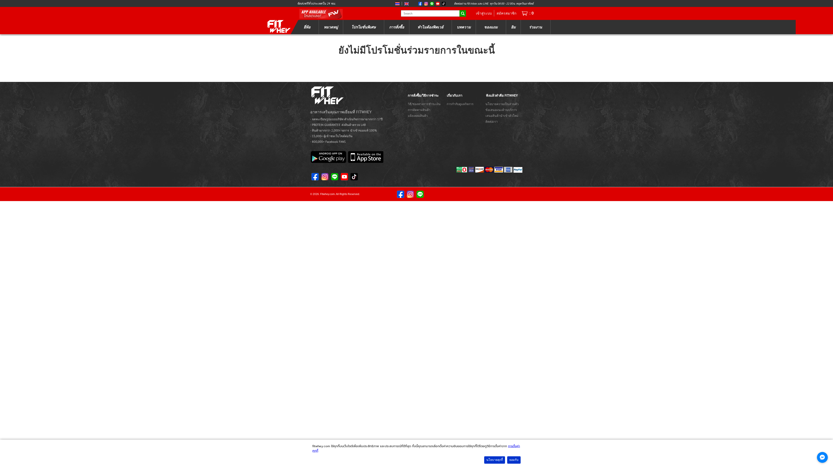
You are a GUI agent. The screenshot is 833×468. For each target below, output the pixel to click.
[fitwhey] (279, 26)
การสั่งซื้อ (396, 27)
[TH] (398, 3)
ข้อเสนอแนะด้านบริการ (501, 110)
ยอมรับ (513, 460)
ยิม (513, 27)
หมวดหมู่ (331, 27)
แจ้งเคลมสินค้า (418, 116)
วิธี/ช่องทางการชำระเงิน (424, 104)
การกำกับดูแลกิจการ (460, 104)
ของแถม (491, 27)
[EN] (406, 3)
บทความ (464, 27)
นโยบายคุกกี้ (494, 460)
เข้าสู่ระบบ (484, 13)
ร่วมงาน (535, 27)
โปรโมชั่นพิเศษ (363, 27)
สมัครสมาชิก (507, 13)
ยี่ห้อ (307, 27)
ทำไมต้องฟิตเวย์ (430, 27)
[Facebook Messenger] (822, 457)
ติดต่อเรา (491, 122)
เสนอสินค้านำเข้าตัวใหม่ (501, 116)
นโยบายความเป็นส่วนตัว (502, 104)
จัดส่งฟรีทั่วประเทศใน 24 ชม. (316, 3)
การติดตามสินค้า (419, 110)
